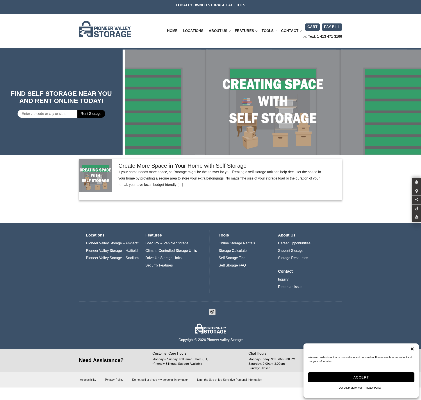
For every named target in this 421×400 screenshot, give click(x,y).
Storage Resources (293, 258)
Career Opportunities (294, 243)
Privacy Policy (373, 387)
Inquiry (283, 279)
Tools (268, 31)
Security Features (159, 265)
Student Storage (290, 250)
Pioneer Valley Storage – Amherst (112, 243)
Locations (193, 31)
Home (172, 31)
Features (244, 31)
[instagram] (212, 312)
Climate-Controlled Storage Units (171, 250)
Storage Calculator (233, 250)
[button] (412, 349)
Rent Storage (91, 114)
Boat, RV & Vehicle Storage (166, 243)
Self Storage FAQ (232, 265)
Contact (289, 31)
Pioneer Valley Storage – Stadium (112, 258)
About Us (218, 31)
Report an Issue (290, 287)
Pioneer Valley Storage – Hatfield (112, 250)
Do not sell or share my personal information (160, 379)
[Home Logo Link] (115, 31)
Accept (361, 377)
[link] (273, 102)
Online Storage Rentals (237, 243)
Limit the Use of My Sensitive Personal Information (229, 379)
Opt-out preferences (350, 387)
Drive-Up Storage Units (163, 258)
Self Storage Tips (232, 258)
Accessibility (88, 379)
